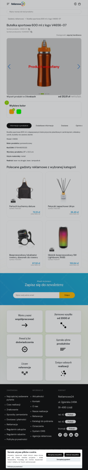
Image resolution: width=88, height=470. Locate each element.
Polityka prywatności (15, 467)
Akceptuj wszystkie (55, 455)
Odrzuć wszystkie (72, 455)
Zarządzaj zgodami (63, 459)
